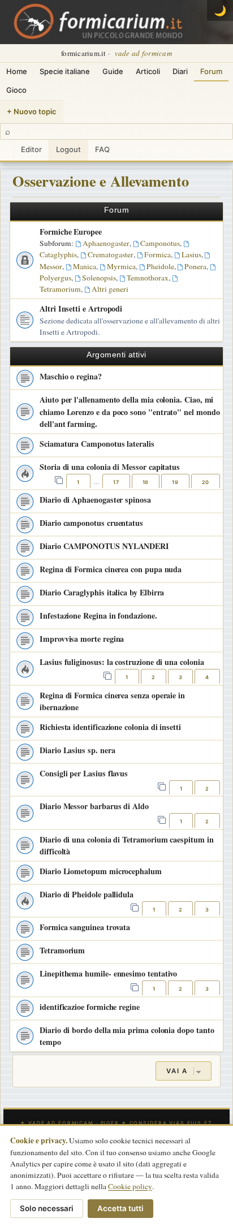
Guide (112, 71)
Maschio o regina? (71, 376)
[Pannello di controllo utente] (7, 150)
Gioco (16, 89)
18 (146, 482)
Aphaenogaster (106, 243)
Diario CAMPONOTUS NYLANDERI (104, 546)
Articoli (148, 71)
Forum (211, 71)
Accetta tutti (120, 1208)
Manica (84, 266)
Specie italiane (65, 71)
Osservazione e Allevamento (100, 181)
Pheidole (160, 266)
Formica (157, 254)
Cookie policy (130, 1186)
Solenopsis (99, 278)
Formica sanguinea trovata (85, 927)
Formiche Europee (71, 231)
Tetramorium (62, 950)
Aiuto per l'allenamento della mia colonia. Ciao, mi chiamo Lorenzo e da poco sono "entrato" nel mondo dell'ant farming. (130, 412)
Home (16, 71)
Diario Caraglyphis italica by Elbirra (102, 592)
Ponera (195, 266)
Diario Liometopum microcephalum (101, 871)
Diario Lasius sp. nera (77, 750)
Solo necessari (47, 1208)
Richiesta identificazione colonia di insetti (110, 727)
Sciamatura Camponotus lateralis (97, 444)
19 (175, 482)
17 (116, 482)
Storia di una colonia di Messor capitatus (110, 467)
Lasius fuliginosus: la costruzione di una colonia (122, 662)
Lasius (191, 254)
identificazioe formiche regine (90, 1007)
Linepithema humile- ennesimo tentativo (108, 973)
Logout (68, 149)
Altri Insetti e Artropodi (81, 308)
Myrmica (121, 266)
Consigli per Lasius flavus (84, 773)
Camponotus (160, 243)
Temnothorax (148, 278)
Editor (31, 149)
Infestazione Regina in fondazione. (98, 615)
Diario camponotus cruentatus (91, 523)
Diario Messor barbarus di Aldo (94, 806)
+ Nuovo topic (32, 111)
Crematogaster (110, 254)
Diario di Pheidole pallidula (86, 894)
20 (205, 482)
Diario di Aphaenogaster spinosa (95, 500)
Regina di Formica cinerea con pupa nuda (111, 569)
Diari (180, 71)
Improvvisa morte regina (82, 639)
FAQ (102, 149)
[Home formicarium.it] (116, 22)
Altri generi (110, 289)
